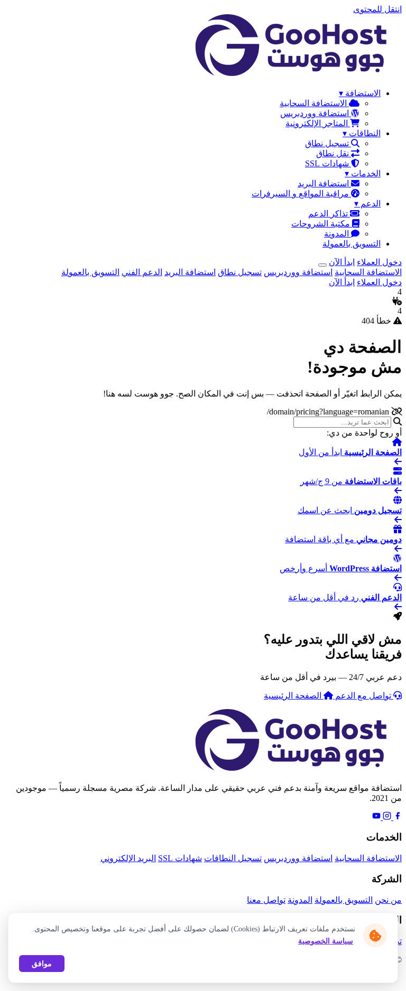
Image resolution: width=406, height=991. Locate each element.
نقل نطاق (333, 153)
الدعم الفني (142, 272)
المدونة (337, 233)
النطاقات (362, 133)
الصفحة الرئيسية (294, 695)
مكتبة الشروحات (321, 223)
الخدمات (363, 173)
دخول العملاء (379, 262)
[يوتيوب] (376, 817)
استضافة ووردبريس (315, 113)
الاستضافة (360, 93)
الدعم (367, 203)
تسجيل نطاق (328, 143)
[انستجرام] (386, 817)
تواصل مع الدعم (363, 695)
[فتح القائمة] (322, 265)
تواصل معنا (266, 899)
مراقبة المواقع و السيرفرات (301, 193)
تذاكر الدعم (329, 213)
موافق (42, 963)
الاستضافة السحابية (314, 103)
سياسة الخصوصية (325, 941)
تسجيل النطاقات (233, 858)
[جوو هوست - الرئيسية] (296, 74)
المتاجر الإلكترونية (317, 123)
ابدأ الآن (342, 262)
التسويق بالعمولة (351, 243)
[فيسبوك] (396, 817)
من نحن (388, 899)
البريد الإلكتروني (128, 858)
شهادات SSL (328, 163)
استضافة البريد (324, 183)
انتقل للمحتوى (377, 9)
